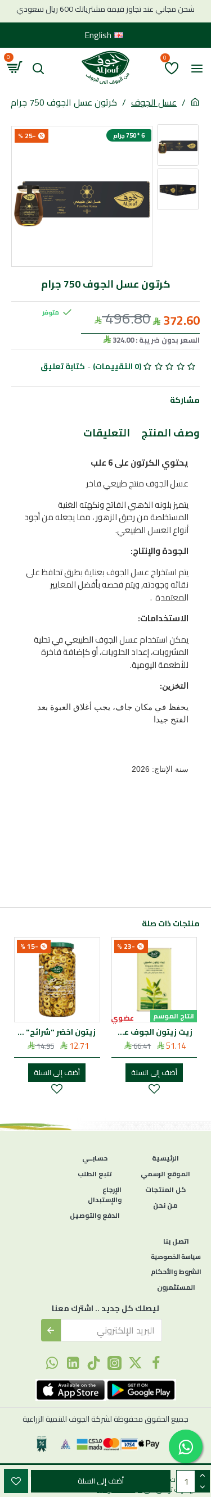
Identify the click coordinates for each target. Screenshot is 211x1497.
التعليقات (106, 434)
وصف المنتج (170, 434)
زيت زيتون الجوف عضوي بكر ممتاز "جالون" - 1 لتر (152, 1032)
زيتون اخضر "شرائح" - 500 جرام (55, 1032)
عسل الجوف (154, 102)
